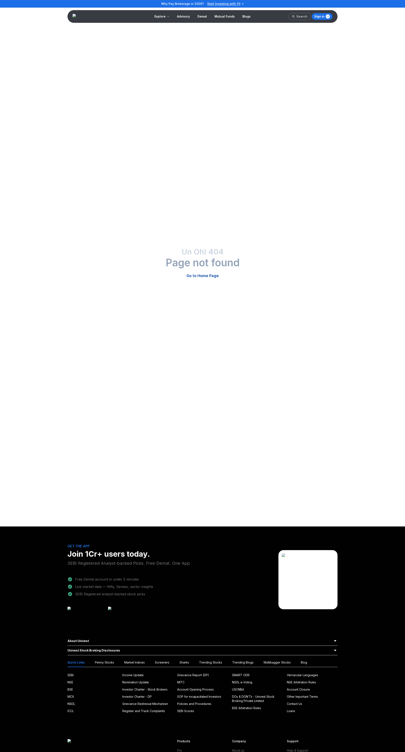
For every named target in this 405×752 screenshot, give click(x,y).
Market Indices (134, 662)
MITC (181, 682)
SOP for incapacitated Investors (199, 696)
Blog (304, 662)
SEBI (71, 675)
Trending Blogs (243, 662)
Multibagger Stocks (277, 662)
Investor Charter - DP (137, 696)
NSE (70, 682)
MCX (71, 696)
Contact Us (294, 704)
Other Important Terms (302, 696)
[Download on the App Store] (127, 613)
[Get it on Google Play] (86, 613)
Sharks (184, 662)
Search (301, 16)
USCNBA (238, 689)
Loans (291, 711)
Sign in (319, 16)
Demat (202, 16)
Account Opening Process (195, 689)
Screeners (162, 662)
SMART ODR (241, 675)
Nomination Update (135, 682)
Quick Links (76, 662)
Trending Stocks (210, 662)
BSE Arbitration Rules (246, 708)
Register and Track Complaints (143, 711)
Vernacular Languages (302, 675)
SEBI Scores (185, 711)
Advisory (183, 16)
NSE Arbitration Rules (301, 682)
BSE (70, 689)
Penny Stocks (104, 662)
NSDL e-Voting (242, 682)
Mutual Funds (225, 16)
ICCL (71, 711)
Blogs (246, 16)
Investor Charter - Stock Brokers (144, 689)
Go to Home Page (202, 275)
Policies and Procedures (194, 704)
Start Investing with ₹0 (223, 3)
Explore (160, 16)
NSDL (71, 704)
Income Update (133, 675)
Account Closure (298, 689)
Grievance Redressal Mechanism (145, 704)
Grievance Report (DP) (193, 675)
